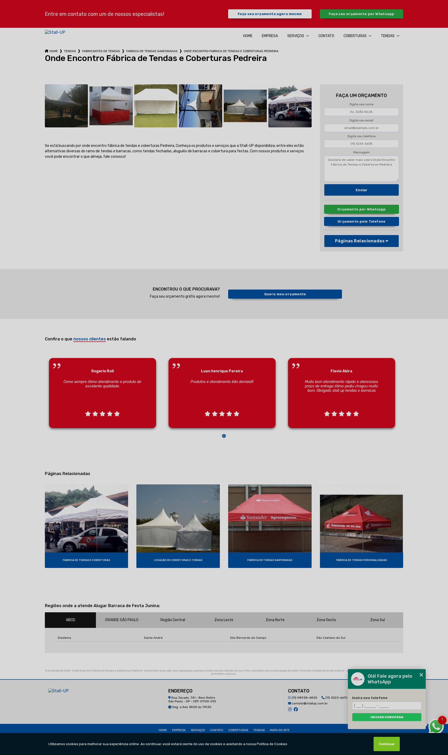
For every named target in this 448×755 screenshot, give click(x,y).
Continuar (387, 744)
